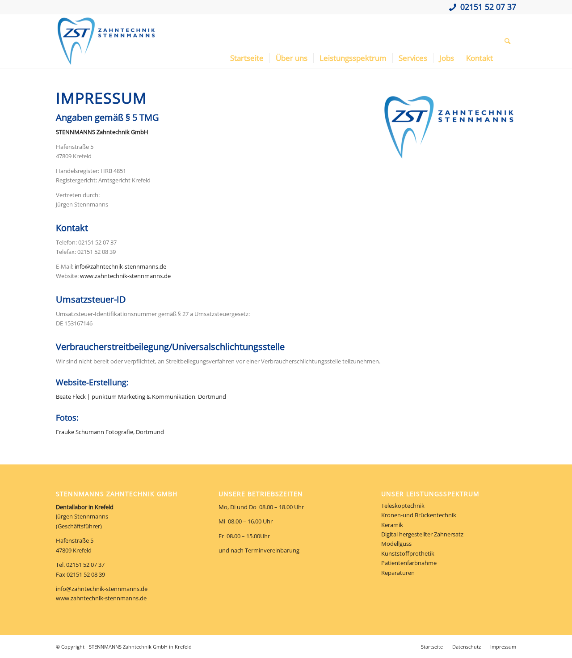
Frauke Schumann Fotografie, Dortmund (110, 432)
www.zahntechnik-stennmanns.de (125, 276)
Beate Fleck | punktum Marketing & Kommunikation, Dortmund (141, 396)
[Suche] (507, 41)
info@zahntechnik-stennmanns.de (120, 266)
